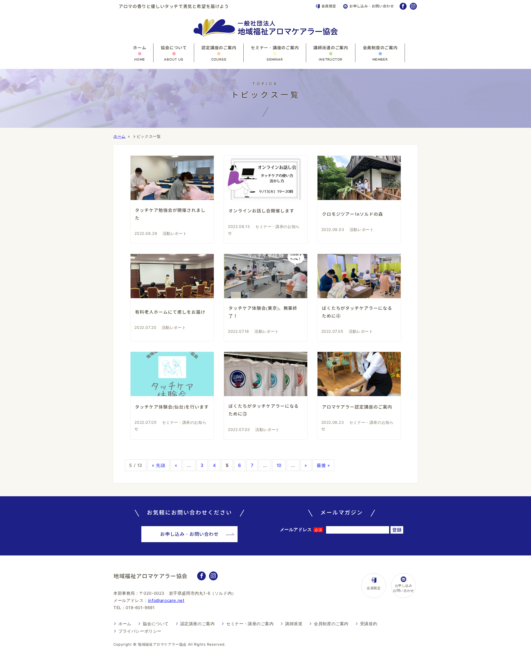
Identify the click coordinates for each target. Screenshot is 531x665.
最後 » (323, 465)
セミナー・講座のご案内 (275, 48)
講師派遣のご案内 (330, 48)
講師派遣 (293, 623)
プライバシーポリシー (140, 631)
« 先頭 (158, 465)
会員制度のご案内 (380, 48)
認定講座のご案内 (218, 48)
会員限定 (328, 6)
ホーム (139, 48)
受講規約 (368, 623)
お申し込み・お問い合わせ (371, 6)
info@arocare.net (166, 600)
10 (279, 465)
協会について (174, 48)
